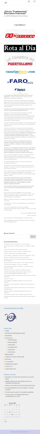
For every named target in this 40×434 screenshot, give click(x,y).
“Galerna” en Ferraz (8, 278)
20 (12, 414)
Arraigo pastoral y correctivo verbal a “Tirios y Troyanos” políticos (18, 262)
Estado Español (12, 342)
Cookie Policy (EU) (10, 369)
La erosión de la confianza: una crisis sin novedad (15, 264)
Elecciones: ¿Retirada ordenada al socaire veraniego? (16, 257)
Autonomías (11, 344)
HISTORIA (8, 359)
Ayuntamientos (12, 347)
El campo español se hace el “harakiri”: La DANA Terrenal (17, 251)
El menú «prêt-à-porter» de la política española (15, 253)
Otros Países (11, 352)
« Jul (5, 421)
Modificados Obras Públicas (19, 16)
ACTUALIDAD (9, 361)
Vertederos (11, 349)
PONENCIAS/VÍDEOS (11, 364)
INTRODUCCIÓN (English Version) (15, 333)
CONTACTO (9, 366)
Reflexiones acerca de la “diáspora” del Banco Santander (17, 269)
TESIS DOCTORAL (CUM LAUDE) (14, 357)
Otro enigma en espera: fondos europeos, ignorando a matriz (18, 294)
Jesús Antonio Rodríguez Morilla (20, 93)
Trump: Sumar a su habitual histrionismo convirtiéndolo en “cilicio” (19, 255)
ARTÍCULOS (8, 338)
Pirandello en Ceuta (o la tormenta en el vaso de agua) (16, 244)
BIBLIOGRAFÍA (9, 354)
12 (10, 412)
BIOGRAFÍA (8, 335)
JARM (7, 16)
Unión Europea (12, 340)
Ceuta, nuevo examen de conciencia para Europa (15, 249)
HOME (7, 330)
